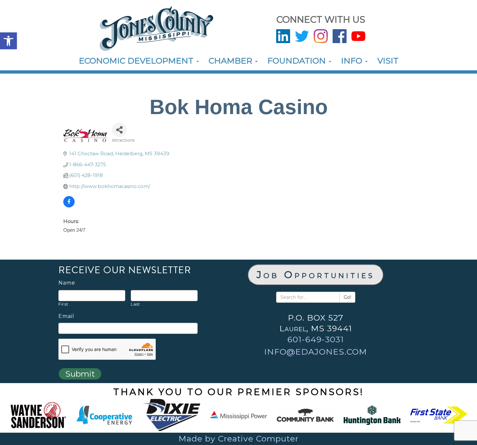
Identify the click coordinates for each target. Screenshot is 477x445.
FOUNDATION (297, 60)
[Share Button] (119, 130)
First (63, 304)
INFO (352, 60)
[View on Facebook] (69, 206)
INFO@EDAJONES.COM (315, 352)
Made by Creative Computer (238, 438)
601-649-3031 (315, 339)
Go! (347, 297)
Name (66, 283)
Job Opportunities (316, 275)
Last (135, 304)
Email (66, 316)
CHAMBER (231, 60)
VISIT (387, 60)
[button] (8, 40)
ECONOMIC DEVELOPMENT (137, 60)
